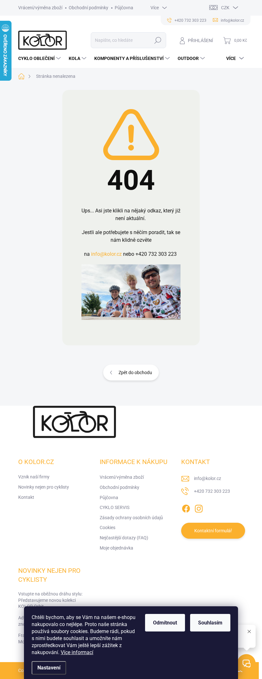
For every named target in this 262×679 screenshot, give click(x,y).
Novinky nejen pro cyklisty (43, 487)
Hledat (157, 40)
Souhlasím (210, 623)
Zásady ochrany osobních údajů (131, 517)
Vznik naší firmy (34, 476)
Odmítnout (165, 623)
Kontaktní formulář (213, 530)
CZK (225, 7)
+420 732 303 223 (212, 491)
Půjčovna (124, 7)
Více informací (77, 652)
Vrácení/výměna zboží (40, 7)
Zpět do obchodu (135, 372)
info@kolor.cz (106, 254)
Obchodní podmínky (88, 7)
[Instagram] (199, 507)
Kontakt (26, 497)
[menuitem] (40, 58)
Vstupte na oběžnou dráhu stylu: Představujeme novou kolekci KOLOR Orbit (50, 600)
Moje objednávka (116, 547)
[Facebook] (186, 507)
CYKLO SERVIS (114, 507)
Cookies (107, 527)
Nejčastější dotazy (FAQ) (124, 537)
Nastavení (48, 668)
